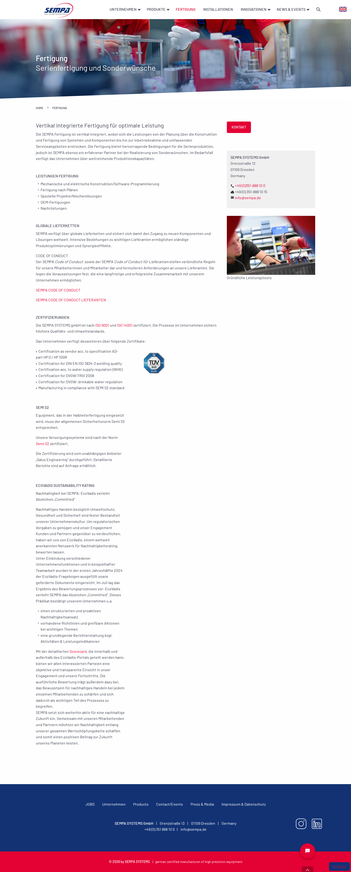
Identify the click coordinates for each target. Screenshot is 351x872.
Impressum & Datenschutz (244, 804)
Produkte (156, 9)
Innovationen (254, 9)
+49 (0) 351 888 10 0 (159, 829)
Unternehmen (123, 9)
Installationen (218, 9)
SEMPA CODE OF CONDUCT (58, 290)
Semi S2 (42, 443)
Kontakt (239, 127)
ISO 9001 (102, 325)
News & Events (291, 9)
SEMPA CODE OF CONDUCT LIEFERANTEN (71, 300)
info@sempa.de (248, 197)
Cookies (339, 866)
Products (141, 804)
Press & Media (202, 804)
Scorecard (78, 651)
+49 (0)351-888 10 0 (250, 185)
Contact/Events (169, 804)
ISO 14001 (125, 325)
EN (341, 9)
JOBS (90, 804)
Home (40, 108)
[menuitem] (124, 9)
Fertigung (186, 9)
